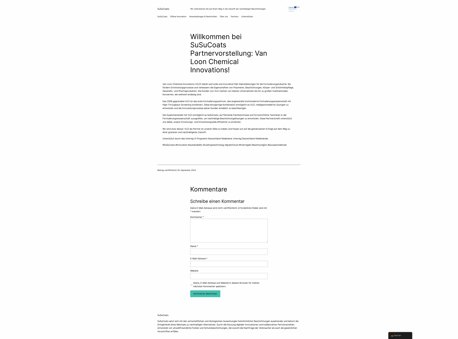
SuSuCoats (163, 9)
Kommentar (197, 217)
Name (194, 246)
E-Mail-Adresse (198, 258)
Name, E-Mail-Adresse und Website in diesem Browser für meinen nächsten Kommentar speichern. (226, 285)
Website (194, 270)
